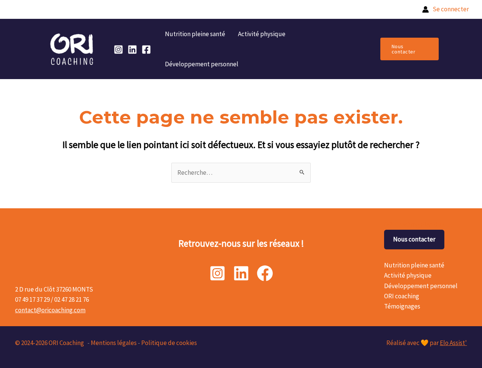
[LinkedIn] (132, 49)
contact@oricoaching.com (50, 310)
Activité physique (261, 34)
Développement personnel (201, 64)
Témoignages (402, 306)
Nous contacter (414, 239)
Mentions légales (114, 343)
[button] (409, 49)
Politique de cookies (169, 343)
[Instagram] (118, 49)
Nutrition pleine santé (195, 34)
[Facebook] (146, 49)
